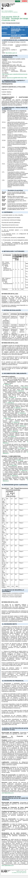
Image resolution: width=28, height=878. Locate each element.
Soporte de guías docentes (21, 871)
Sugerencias (24, 872)
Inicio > (3, 10)
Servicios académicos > (9, 10)
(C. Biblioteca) (7, 384)
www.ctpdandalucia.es (8, 793)
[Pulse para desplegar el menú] (1, 8)
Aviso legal (19, 872)
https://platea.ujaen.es (11, 53)
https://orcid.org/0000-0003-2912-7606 (16, 77)
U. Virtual (17, 1)
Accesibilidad (14, 872)
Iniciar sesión (24, 1)
